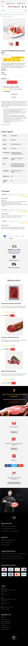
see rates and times (14, 253)
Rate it (14, 97)
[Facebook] (8, 465)
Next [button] (23, 29)
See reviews (14, 448)
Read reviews (14, 94)
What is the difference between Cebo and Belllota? (13, 553)
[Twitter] (14, 465)
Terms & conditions (6, 627)
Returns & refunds (5, 623)
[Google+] (20, 465)
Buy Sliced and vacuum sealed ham (10, 531)
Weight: (3, 72)
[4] (7, 89)
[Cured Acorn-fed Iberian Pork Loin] (14, 326)
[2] (4, 89)
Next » (11, 238)
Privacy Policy (4, 629)
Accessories (4, 537)
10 (4, 238)
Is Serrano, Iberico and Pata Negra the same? (12, 558)
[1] (2, 89)
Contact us (14, 432)
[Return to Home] (1, 15)
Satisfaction (4, 625)
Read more (21, 307)
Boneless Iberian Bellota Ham (8, 371)
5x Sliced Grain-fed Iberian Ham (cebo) (11, 303)
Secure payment (5, 619)
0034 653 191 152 (11, 3)
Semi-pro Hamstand (6, 542)
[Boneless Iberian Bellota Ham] (14, 360)
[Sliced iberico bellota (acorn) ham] (11, 43)
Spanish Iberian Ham (6, 523)
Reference (3, 54)
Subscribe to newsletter (14, 483)
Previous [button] (4, 29)
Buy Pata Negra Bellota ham (8, 528)
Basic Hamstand (5, 544)
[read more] (3, 69)
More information (14, 402)
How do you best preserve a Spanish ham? (11, 556)
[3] (5, 89)
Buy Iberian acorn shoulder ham (9, 526)
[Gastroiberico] (14, 6)
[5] (8, 89)
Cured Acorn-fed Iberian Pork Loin (10, 337)
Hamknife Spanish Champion (8, 540)
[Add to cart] (12, 315)
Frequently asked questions (8, 551)
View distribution (6, 91)
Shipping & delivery (5, 621)
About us (3, 617)
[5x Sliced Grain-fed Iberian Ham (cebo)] (14, 292)
